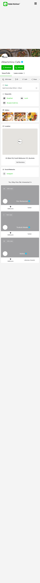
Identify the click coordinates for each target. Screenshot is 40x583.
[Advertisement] (20, 28)
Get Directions (20, 162)
